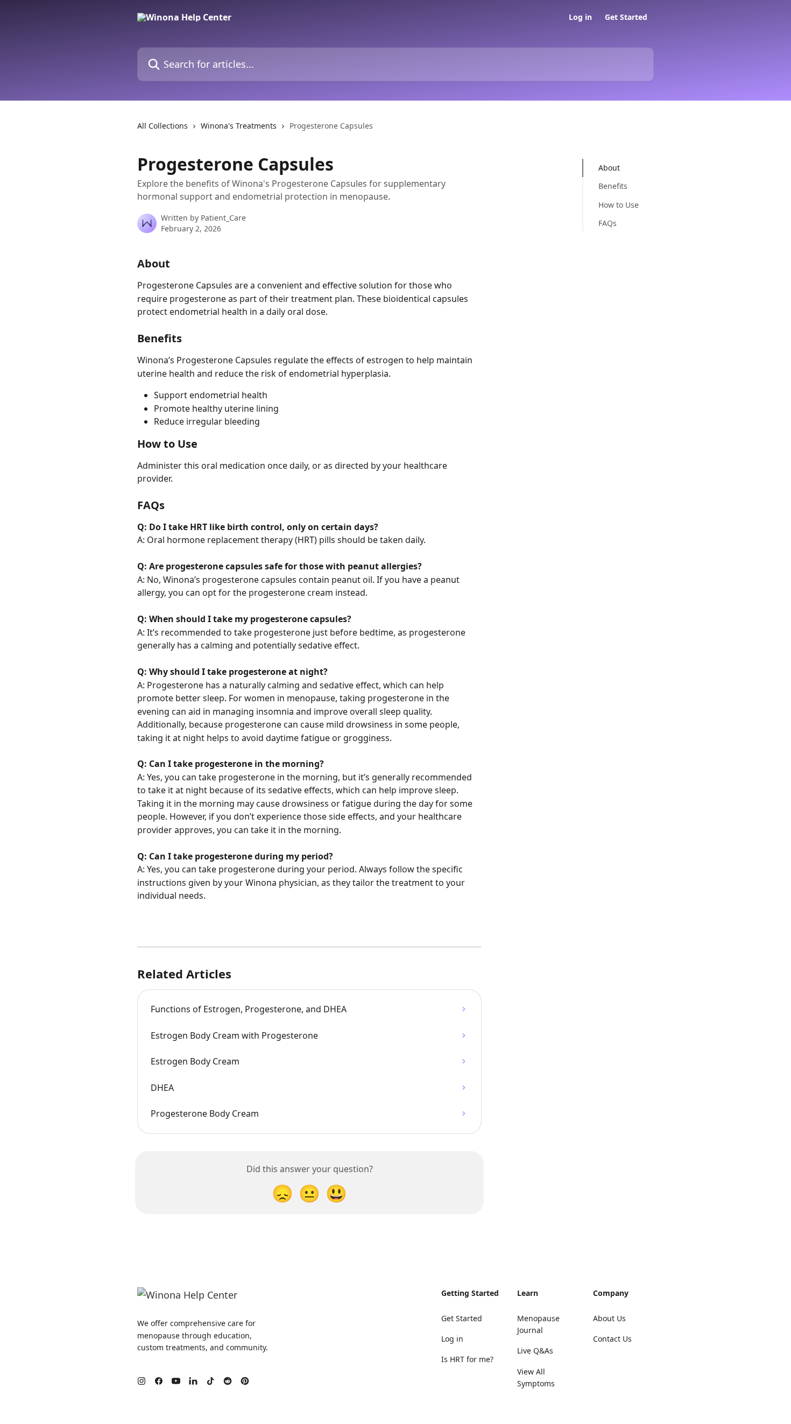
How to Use (618, 205)
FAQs (607, 223)
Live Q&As (535, 1350)
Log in (580, 17)
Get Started (626, 17)
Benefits (612, 186)
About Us (609, 1318)
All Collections (162, 126)
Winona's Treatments (239, 126)
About (609, 168)
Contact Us (612, 1339)
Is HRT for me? (467, 1359)
